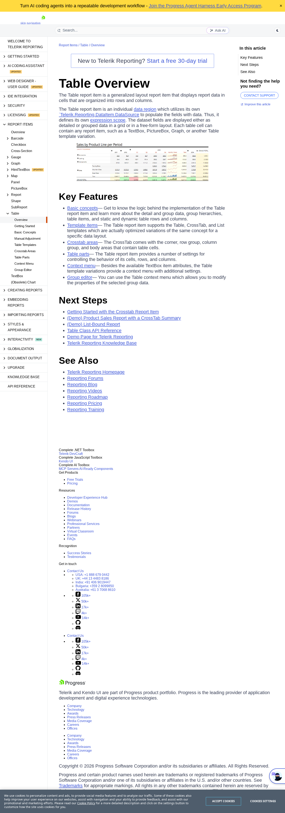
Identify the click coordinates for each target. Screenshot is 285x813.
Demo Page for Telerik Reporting (100, 336)
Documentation (78, 505)
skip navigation (30, 23)
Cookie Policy (86, 803)
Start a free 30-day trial (177, 61)
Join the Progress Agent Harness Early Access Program (205, 5)
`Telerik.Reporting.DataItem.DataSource (99, 114)
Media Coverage (79, 721)
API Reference (21, 386)
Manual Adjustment (27, 238)
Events (72, 535)
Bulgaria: (95, 586)
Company (74, 706)
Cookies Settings (263, 801)
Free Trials (75, 479)
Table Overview (104, 83)
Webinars (74, 520)
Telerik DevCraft (71, 454)
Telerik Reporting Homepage (96, 372)
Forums (72, 512)
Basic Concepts (25, 232)
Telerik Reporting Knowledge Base (102, 343)
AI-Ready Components (96, 469)
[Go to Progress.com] (72, 684)
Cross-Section (21, 151)
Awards (72, 713)
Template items (82, 225)
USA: (92, 574)
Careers (73, 724)
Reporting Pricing (84, 403)
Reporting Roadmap (87, 397)
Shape (16, 201)
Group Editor (23, 270)
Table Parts (22, 257)
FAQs (71, 539)
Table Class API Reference (94, 330)
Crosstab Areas (25, 251)
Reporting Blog (82, 384)
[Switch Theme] (277, 30)
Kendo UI (66, 461)
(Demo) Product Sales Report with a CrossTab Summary (124, 318)
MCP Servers (69, 469)
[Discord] (78, 628)
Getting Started (24, 226)
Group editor (79, 277)
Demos (72, 501)
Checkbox (18, 144)
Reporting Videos (84, 390)
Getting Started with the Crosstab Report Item (113, 311)
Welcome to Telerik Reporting (25, 44)
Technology (75, 709)
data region (145, 109)
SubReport (19, 207)
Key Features (88, 196)
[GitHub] (78, 623)
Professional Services (83, 524)
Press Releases (79, 717)
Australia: (95, 590)
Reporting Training (85, 409)
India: (93, 582)
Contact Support (259, 95)
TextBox (17, 276)
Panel (15, 182)
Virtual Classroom (80, 531)
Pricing (72, 483)
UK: (92, 578)
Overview (18, 132)
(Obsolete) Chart (23, 282)
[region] (142, 801)
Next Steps (83, 300)
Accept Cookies (223, 801)
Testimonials (76, 557)
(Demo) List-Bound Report (93, 324)
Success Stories (79, 553)
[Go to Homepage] (43, 23)
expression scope (107, 120)
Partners (73, 527)
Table (84, 45)
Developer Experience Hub (87, 497)
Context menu (81, 265)
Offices (72, 728)
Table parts (78, 254)
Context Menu (24, 263)
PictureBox (19, 188)
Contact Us (75, 571)
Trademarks (71, 785)
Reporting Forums (85, 378)
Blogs (71, 516)
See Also (78, 360)
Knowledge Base (24, 377)
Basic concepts (82, 208)
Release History (79, 509)
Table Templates (25, 245)
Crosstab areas (82, 242)
